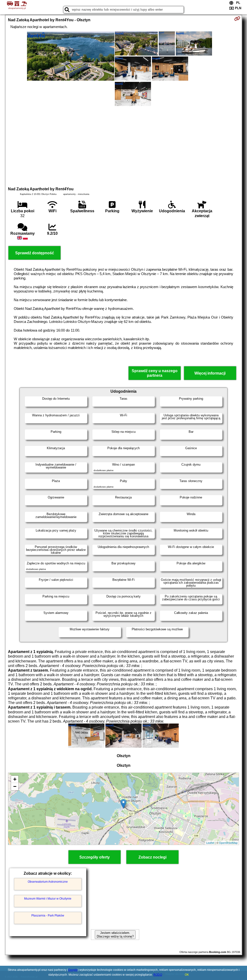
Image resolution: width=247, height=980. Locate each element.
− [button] (14, 786)
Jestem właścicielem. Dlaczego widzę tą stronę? (115, 934)
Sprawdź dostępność (34, 253)
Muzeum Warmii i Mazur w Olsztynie (47, 898)
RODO (157, 974)
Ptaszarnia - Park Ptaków (47, 915)
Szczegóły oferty (94, 857)
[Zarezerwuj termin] (237, 18)
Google (73, 970)
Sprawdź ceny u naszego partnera (155, 373)
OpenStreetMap (228, 843)
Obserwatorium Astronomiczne (48, 881)
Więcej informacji (210, 373)
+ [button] (14, 779)
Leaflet (210, 843)
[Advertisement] (123, 145)
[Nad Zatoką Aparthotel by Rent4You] (70, 56)
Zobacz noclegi (152, 857)
